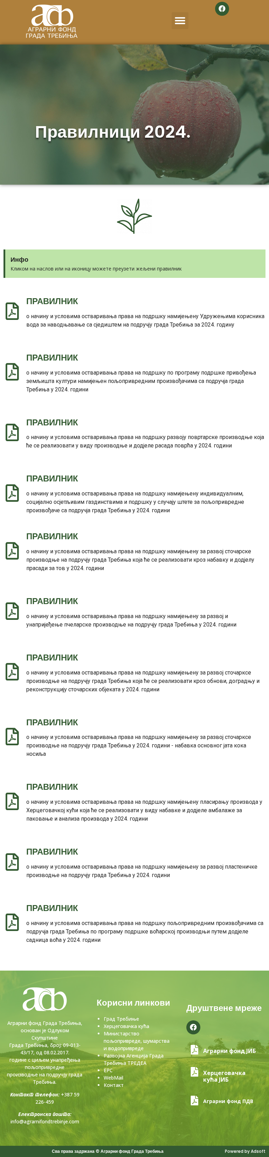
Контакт (114, 1085)
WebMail (113, 1077)
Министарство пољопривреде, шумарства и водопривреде (137, 1041)
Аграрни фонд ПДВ (228, 1101)
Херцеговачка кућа (126, 1026)
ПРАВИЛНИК (52, 301)
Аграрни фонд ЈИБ (229, 1051)
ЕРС (108, 1070)
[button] (180, 20)
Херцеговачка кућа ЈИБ (224, 1076)
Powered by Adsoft (245, 1151)
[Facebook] (222, 9)
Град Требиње (121, 1018)
